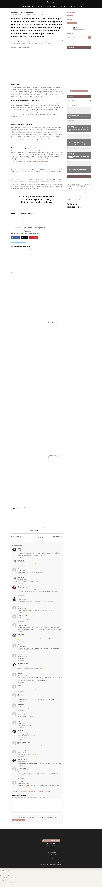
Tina (18, 586)
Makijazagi (20, 634)
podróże (69, 141)
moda (69, 126)
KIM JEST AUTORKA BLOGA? (40, 6)
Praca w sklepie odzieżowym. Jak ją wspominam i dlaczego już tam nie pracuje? (78, 156)
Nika (18, 606)
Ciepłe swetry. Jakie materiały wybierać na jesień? (77, 170)
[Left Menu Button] (1, 868)
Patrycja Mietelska (23, 751)
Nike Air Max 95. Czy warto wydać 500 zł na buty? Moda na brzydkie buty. (78, 129)
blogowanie (71, 179)
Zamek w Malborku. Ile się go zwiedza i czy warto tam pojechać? (78, 143)
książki (70, 186)
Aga (18, 644)
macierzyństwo (80, 186)
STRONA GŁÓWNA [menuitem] (7, 875)
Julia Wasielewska (23, 624)
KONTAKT (62, 6)
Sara (18, 694)
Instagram (26, 24)
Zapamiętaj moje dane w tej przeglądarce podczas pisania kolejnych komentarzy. (35, 817)
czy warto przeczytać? (74, 184)
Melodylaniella (22, 759)
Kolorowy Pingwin (23, 663)
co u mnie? (71, 182)
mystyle (72, 126)
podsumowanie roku (83, 195)
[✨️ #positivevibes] (79, 72)
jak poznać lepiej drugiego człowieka (37, 161)
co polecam (70, 115)
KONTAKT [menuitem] (4, 881)
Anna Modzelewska (23, 742)
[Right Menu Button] (1, 886)
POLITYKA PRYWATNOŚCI (74, 6)
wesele (77, 199)
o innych (14, 242)
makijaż (70, 188)
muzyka (70, 190)
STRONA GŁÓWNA (25, 6)
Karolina (20, 730)
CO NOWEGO (82, 179)
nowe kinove (72, 192)
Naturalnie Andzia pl (23, 713)
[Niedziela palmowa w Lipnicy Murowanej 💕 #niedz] (87, 60)
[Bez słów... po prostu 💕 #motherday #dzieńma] (79, 55)
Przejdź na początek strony (51, 858)
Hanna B (20, 781)
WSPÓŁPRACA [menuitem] (6, 879)
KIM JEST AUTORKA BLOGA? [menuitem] (10, 877)
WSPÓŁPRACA (54, 6)
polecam (71, 197)
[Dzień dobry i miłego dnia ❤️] (70, 72)
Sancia (19, 673)
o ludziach (21, 14)
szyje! (70, 199)
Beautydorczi (21, 704)
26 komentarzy (42, 14)
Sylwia (19, 548)
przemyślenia (27, 14)
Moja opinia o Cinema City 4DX (77, 117)
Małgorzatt (14, 14)
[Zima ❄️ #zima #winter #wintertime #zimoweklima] (87, 79)
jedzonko (87, 184)
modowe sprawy (81, 188)
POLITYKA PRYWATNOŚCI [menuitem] (9, 882)
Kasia (19, 598)
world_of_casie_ (22, 615)
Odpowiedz (20, 557)
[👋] (70, 52)
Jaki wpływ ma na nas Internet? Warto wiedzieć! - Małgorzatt (34, 791)
